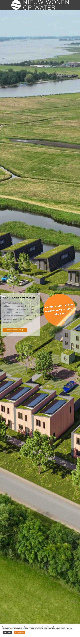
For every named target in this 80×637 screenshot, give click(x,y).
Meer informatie (14, 330)
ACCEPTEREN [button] (19, 632)
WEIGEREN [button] (7, 632)
